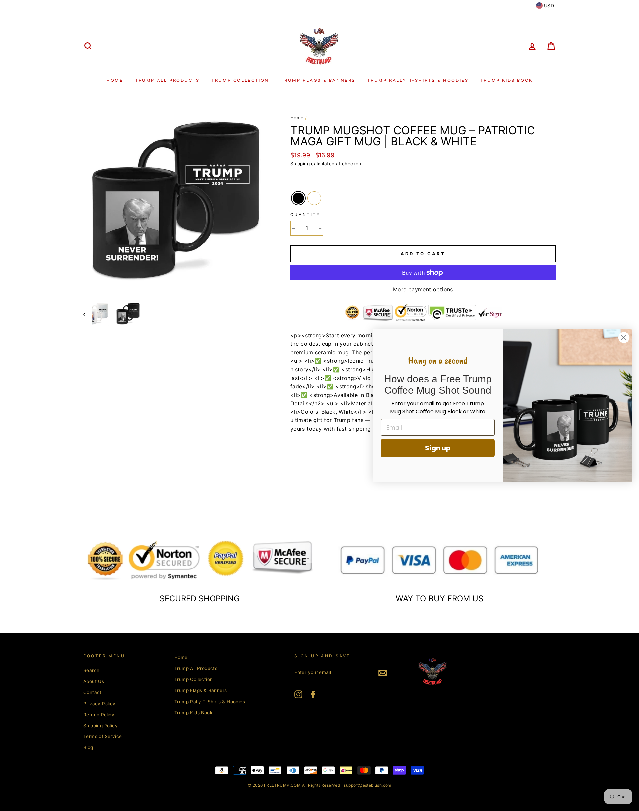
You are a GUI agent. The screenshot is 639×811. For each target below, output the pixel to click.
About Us (93, 681)
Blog (88, 747)
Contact (92, 692)
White (314, 198)
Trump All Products (167, 80)
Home (114, 80)
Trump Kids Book (506, 80)
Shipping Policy (100, 725)
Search (91, 670)
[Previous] (87, 314)
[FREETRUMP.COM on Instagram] (298, 694)
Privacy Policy (99, 703)
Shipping (300, 163)
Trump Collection (240, 80)
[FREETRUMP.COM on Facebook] (313, 694)
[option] (175, 203)
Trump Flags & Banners (318, 80)
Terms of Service (102, 736)
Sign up (438, 448)
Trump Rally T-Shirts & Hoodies (417, 80)
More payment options (423, 289)
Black (298, 198)
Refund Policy (98, 714)
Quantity (305, 214)
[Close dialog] (624, 337)
